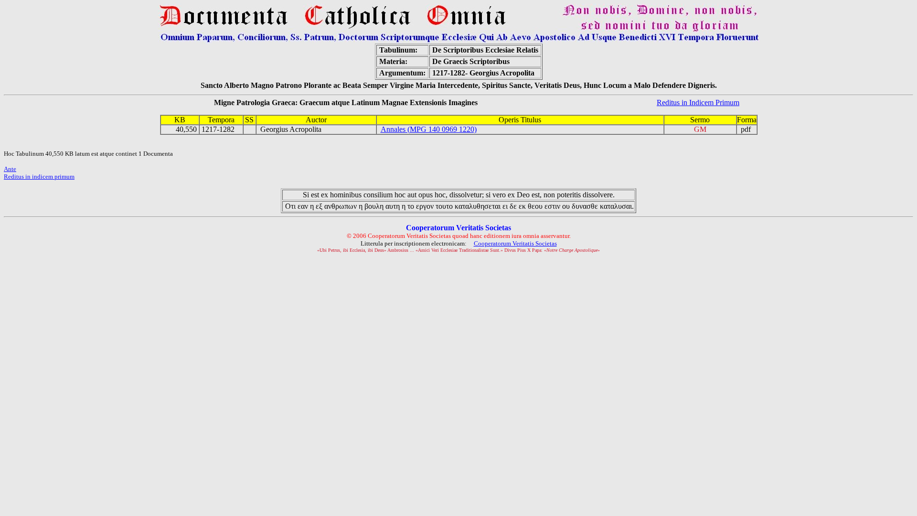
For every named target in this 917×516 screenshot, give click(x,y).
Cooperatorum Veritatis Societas (515, 243)
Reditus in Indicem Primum (698, 102)
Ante (10, 168)
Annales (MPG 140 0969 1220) (429, 129)
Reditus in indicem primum (39, 176)
